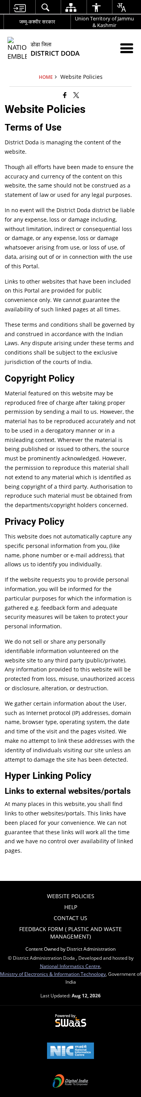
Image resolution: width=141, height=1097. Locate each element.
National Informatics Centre (70, 966)
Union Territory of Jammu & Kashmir (104, 22)
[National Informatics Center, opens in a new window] (70, 1051)
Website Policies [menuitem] (70, 896)
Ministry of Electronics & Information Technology (53, 974)
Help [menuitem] (70, 907)
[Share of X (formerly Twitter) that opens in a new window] (76, 95)
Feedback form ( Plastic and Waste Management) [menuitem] (70, 932)
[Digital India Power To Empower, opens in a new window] (70, 1081)
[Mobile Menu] (127, 48)
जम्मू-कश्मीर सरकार (37, 21)
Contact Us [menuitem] (70, 918)
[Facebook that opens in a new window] (65, 95)
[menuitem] (19, 7)
